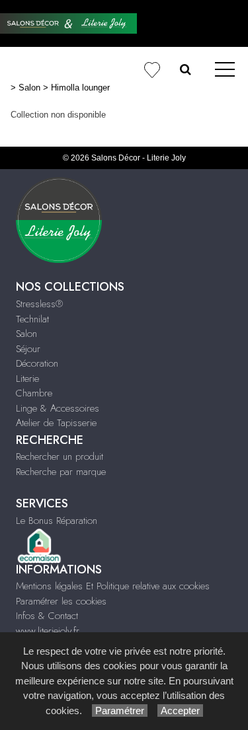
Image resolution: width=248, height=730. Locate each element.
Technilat (32, 319)
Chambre (34, 393)
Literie (27, 378)
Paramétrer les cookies (61, 601)
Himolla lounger (80, 87)
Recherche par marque (61, 471)
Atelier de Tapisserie (56, 423)
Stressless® (39, 304)
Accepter (180, 710)
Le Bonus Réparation (56, 520)
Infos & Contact (47, 615)
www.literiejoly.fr (47, 631)
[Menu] (225, 70)
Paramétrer (120, 710)
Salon (29, 87)
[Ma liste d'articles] (151, 70)
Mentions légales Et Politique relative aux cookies (113, 586)
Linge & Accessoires (57, 408)
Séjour (28, 349)
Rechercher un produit (59, 456)
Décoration (37, 363)
